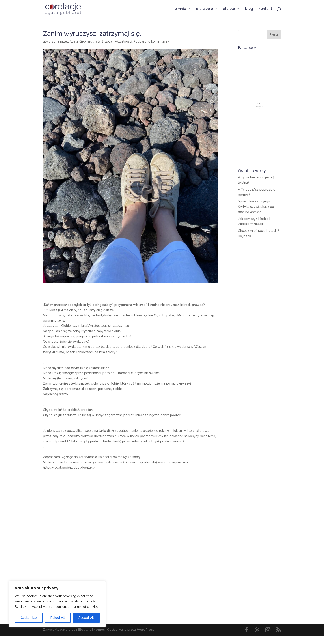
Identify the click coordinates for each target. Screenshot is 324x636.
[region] (57, 604)
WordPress (145, 629)
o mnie (180, 9)
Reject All (57, 617)
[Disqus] (130, 543)
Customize (29, 617)
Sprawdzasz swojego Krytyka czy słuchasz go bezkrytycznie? (256, 207)
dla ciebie (204, 9)
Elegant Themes (91, 629)
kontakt (265, 9)
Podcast (140, 41)
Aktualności (123, 41)
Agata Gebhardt (82, 41)
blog (249, 9)
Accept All (86, 617)
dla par (229, 9)
